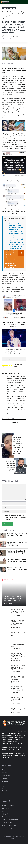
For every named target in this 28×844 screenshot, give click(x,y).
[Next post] (25, 466)
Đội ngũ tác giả (6, 814)
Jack (23, 68)
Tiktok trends (5, 784)
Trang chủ (5, 12)
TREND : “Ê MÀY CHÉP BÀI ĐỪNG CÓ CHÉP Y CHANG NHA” (17, 678)
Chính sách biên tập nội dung (10, 819)
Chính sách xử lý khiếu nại (9, 825)
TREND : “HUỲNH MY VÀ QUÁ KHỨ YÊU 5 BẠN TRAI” (18, 644)
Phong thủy (5, 791)
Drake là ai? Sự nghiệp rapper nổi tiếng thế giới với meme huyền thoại (10, 466)
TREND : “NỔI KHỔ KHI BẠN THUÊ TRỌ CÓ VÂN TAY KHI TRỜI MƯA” (18, 611)
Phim (3, 789)
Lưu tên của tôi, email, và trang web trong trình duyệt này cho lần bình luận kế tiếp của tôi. (15, 517)
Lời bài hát (5, 781)
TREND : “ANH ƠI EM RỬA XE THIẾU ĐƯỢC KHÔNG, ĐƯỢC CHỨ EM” (18, 688)
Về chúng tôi (5, 808)
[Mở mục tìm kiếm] (18, 2)
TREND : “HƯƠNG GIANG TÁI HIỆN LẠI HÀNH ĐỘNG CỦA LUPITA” (18, 667)
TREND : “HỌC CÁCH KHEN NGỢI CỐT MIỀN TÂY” (17, 699)
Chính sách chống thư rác (9, 828)
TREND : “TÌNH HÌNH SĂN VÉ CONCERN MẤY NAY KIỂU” (18, 634)
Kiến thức (4, 778)
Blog (3, 770)
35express (9, 36)
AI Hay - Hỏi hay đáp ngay (9, 805)
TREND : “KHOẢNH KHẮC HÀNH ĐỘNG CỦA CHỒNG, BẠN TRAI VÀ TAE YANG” (13, 598)
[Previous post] (2, 445)
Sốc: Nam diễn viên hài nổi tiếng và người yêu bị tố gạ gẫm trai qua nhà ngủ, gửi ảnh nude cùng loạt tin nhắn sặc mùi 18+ (16, 236)
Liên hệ (4, 811)
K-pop (3, 786)
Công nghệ (5, 772)
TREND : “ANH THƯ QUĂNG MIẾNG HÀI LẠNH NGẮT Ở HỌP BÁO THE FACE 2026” (18, 656)
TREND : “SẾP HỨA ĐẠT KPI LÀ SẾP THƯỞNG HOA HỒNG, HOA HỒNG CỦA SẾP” (18, 622)
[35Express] (5, 2)
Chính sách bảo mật (7, 816)
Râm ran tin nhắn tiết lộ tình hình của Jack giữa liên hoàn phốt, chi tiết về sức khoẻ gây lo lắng (16, 398)
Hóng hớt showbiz (9, 8)
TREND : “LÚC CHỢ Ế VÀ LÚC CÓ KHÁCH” (18, 708)
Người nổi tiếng (6, 775)
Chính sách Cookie (7, 822)
